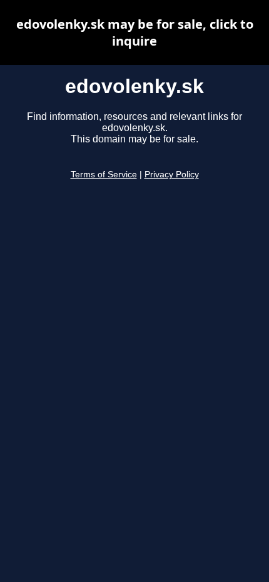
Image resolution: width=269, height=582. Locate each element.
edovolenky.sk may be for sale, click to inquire (134, 32)
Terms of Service (104, 174)
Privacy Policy (172, 174)
